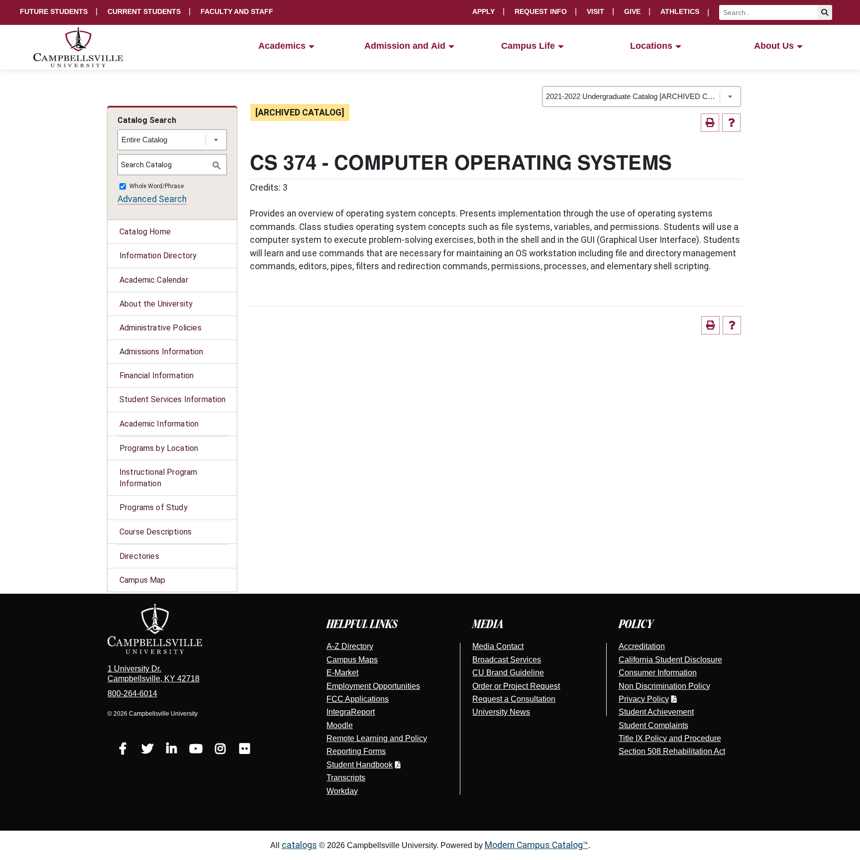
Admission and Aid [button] (404, 46)
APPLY (483, 11)
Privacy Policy (644, 699)
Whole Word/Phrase (156, 186)
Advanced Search (152, 199)
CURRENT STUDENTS (144, 11)
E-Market (342, 672)
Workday (342, 791)
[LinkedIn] (171, 750)
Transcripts (345, 777)
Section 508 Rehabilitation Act (672, 751)
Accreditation (642, 646)
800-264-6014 (132, 693)
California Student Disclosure (670, 659)
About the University (156, 304)
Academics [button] (282, 46)
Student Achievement (656, 712)
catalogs (299, 845)
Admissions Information (161, 351)
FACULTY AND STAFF (237, 11)
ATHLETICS (679, 11)
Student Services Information (172, 399)
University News (501, 712)
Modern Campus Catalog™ (536, 845)
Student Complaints (653, 725)
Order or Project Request (516, 686)
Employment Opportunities (373, 686)
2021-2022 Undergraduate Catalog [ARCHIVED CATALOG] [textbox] (633, 96)
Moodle (339, 725)
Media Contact (498, 646)
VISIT (595, 11)
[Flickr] (244, 750)
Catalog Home (145, 231)
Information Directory (158, 255)
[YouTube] (196, 750)
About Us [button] (774, 46)
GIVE (632, 11)
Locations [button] (651, 46)
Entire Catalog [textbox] (144, 139)
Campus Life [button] (528, 46)
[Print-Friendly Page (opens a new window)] (710, 122)
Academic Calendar (153, 280)
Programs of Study (153, 507)
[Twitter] (147, 750)
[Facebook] (122, 750)
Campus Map (142, 580)
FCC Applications (357, 699)
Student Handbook (359, 764)
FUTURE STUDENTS (54, 11)
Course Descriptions (155, 532)
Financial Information (156, 375)
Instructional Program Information (158, 477)
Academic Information (159, 424)
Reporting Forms (356, 751)
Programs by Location (158, 448)
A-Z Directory (349, 646)
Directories (139, 556)
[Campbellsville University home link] (78, 47)
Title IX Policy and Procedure (670, 738)
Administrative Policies (160, 327)
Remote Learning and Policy (376, 738)
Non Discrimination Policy (664, 686)
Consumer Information (658, 672)
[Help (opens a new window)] (731, 122)
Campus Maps (352, 659)
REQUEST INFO (541, 11)
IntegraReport (350, 712)
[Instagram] (220, 750)
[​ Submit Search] (824, 12)
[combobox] (641, 96)
